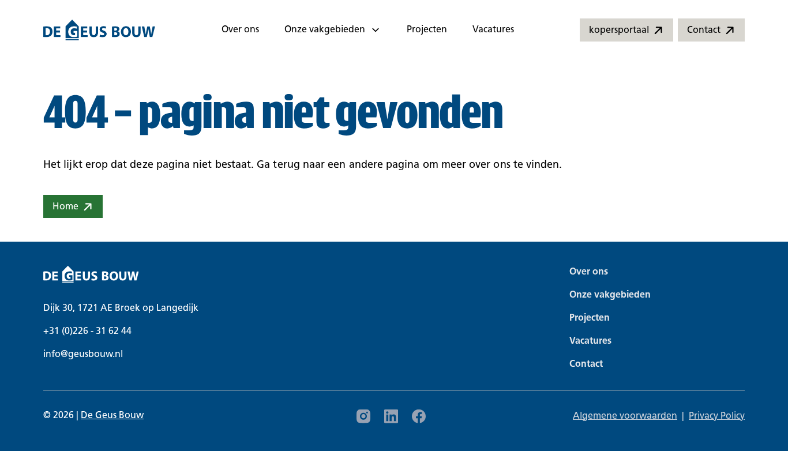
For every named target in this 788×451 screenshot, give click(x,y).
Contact (586, 364)
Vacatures (493, 30)
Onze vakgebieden (324, 30)
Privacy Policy (717, 416)
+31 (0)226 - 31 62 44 (87, 331)
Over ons (240, 30)
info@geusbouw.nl (83, 354)
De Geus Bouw (112, 415)
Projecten (427, 30)
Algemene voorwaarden (625, 416)
